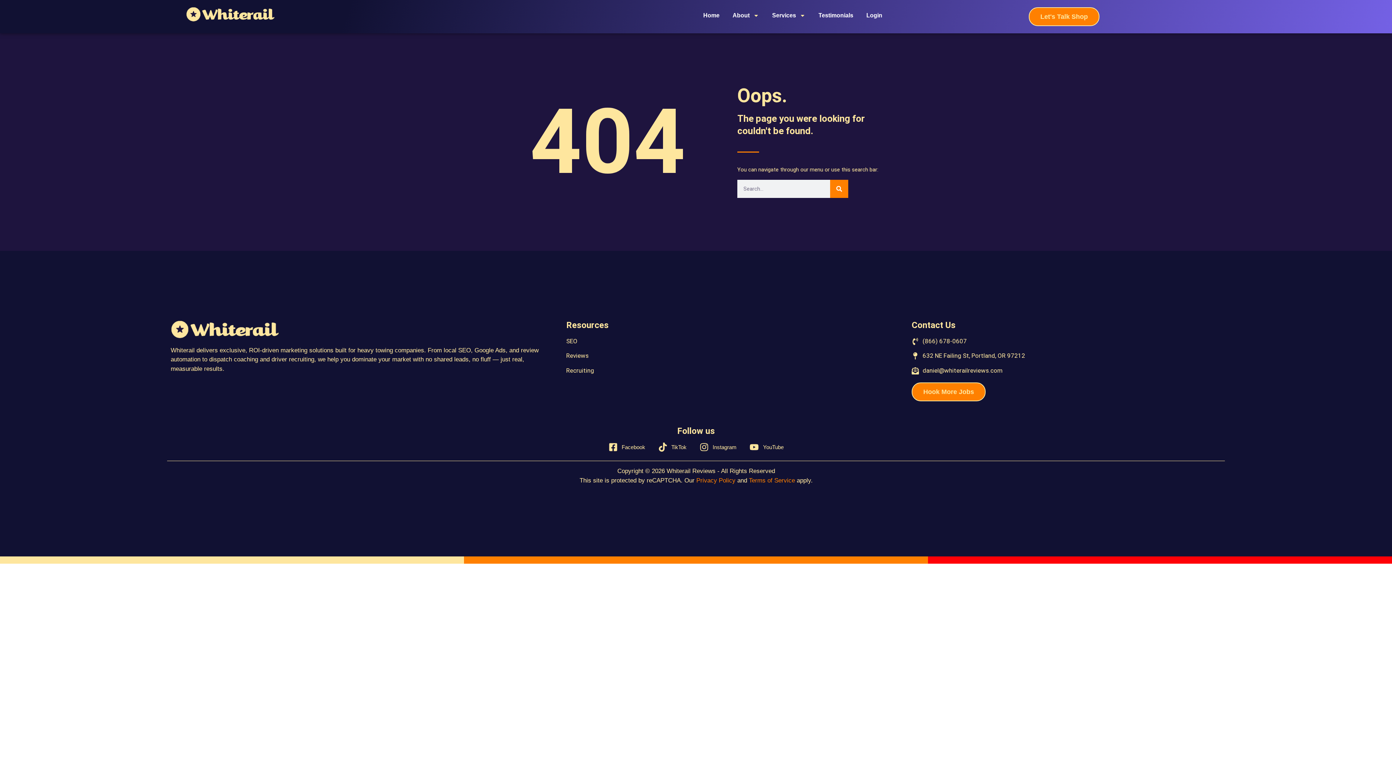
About (741, 15)
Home (711, 15)
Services (784, 15)
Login (874, 15)
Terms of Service (772, 480)
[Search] (839, 189)
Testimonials (836, 15)
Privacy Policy (716, 480)
